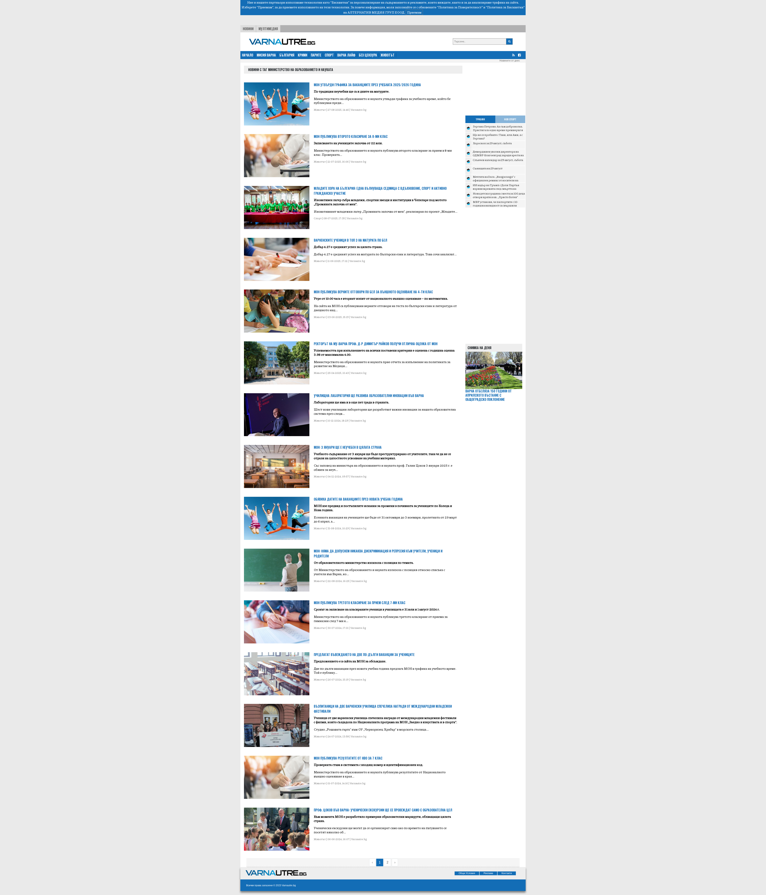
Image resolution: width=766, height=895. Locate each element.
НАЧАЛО (247, 55)
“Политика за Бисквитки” (505, 7)
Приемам (414, 12)
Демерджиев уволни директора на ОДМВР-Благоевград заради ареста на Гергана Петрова (498, 154)
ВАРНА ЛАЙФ (346, 55)
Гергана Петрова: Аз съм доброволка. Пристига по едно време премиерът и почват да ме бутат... (498, 129)
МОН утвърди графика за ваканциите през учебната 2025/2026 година (367, 84)
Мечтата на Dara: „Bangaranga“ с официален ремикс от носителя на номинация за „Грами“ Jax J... (495, 180)
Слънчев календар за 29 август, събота (498, 160)
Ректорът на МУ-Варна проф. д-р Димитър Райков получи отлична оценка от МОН (375, 343)
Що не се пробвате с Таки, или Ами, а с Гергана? (498, 136)
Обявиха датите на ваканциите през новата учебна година (358, 499)
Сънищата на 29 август (487, 168)
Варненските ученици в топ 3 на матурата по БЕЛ (350, 240)
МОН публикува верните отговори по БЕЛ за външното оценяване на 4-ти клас (373, 291)
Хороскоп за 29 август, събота (492, 143)
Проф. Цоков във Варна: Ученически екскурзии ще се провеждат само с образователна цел (383, 810)
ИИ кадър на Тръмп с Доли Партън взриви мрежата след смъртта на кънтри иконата (496, 188)
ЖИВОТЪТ (387, 55)
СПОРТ (329, 55)
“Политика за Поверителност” (460, 7)
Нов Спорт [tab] (510, 119)
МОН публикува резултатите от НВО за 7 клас (348, 758)
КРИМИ (302, 55)
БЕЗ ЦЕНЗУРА (368, 55)
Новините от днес (509, 60)
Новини (248, 28)
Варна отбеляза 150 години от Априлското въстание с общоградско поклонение (488, 395)
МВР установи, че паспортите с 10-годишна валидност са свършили (495, 203)
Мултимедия (268, 28)
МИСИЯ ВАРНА (266, 55)
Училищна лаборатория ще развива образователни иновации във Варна (369, 395)
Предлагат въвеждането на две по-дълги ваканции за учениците (364, 654)
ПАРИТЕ (316, 55)
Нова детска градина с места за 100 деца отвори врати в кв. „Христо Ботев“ (499, 195)
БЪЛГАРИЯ (286, 55)
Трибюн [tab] (480, 119)
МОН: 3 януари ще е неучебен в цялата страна (348, 447)
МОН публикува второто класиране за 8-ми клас (351, 136)
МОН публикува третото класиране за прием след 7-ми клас (359, 602)
